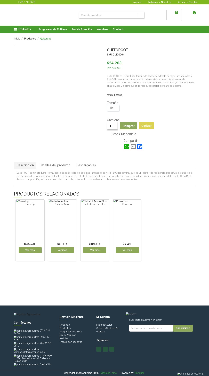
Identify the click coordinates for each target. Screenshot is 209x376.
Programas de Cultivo (71, 331)
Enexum (140, 373)
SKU (109, 54)
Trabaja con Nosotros (159, 2)
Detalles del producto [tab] (55, 165)
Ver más (30, 250)
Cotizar (146, 125)
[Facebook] (140, 146)
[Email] (133, 146)
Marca (110, 95)
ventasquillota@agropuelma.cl (29, 352)
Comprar (129, 126)
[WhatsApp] (126, 146)
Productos (65, 328)
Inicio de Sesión (104, 324)
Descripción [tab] (25, 165)
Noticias (137, 2)
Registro (100, 331)
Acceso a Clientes (188, 2)
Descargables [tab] (86, 165)
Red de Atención (68, 335)
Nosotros (65, 324)
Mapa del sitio (108, 373)
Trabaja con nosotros (71, 342)
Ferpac (118, 94)
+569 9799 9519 (26, 2)
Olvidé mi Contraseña (107, 328)
